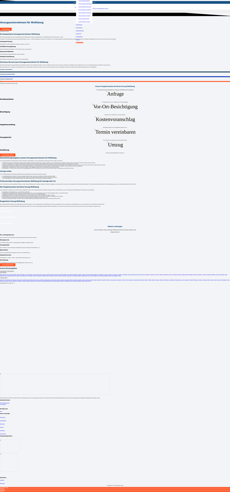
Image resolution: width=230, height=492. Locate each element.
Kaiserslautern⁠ (115, 275)
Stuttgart (18, 274)
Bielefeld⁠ (65, 274)
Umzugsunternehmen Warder (46, 281)
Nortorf (215, 279)
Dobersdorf (196, 279)
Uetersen (123, 279)
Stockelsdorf (119, 279)
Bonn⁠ (68, 274)
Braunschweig (110, 274)
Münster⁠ (71, 274)
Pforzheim (30, 275)
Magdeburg (125, 274)
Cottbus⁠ (119, 275)
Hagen (158, 274)
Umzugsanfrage (4, 487)
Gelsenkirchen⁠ (101, 274)
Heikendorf (162, 279)
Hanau (98, 275)
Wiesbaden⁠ (88, 274)
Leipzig (26, 274)
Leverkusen (204, 274)
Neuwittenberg (73, 281)
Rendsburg (99, 279)
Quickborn (87, 279)
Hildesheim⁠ (106, 275)
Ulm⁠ (27, 275)
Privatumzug (2, 430)
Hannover (44, 274)
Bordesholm (141, 279)
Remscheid (69, 275)
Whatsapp (2, 490)
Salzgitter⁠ (95, 275)
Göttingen (43, 275)
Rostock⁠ (151, 274)
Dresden (40, 274)
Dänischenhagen (178, 279)
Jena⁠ (89, 275)
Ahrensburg (2, 279)
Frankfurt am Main (12, 274)
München (4, 274)
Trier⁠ (72, 275)
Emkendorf (32, 281)
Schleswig (108, 279)
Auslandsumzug (3, 420)
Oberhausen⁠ (147, 274)
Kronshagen (130, 279)
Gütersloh (102, 275)
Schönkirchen (172, 279)
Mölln (58, 279)
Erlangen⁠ (55, 275)
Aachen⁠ (105, 274)
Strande (1, 281)
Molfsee (146, 279)
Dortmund (30, 274)
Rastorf (89, 281)
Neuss (5, 275)
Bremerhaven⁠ (63, 275)
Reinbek (95, 279)
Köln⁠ (8, 274)
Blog (1, 411)
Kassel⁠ (155, 274)
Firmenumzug (2, 417)
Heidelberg (213, 274)
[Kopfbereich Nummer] (98, 8)
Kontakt (2, 488)
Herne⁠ (226, 274)
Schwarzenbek (113, 279)
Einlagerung (2, 423)
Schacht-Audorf (85, 281)
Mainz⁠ (141, 274)
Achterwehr (219, 279)
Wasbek (208, 279)
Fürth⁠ (20, 275)
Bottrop (47, 275)
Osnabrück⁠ (199, 274)
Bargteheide (25, 279)
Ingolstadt (9, 275)
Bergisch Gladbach (77, 275)
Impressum (2, 480)
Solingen (217, 274)
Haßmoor (28, 281)
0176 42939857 (3, 404)
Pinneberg (80, 279)
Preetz (84, 279)
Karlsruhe (79, 274)
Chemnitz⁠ (115, 274)
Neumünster (62, 279)
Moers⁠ (91, 275)
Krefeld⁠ (137, 274)
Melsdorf (153, 279)
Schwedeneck (6, 281)
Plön (127, 279)
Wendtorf (191, 279)
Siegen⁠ (110, 275)
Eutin (38, 279)
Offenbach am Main (15, 275)
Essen (34, 274)
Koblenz (59, 275)
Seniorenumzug (3, 433)
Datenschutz (2, 483)
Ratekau (91, 279)
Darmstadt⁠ (209, 274)
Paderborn (2, 275)
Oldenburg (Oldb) (185, 274)
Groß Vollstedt (38, 281)
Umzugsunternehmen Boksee (58, 281)
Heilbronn (24, 275)
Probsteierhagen (67, 281)
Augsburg (84, 274)
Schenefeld (104, 279)
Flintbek (149, 279)
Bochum (56, 274)
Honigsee (205, 279)
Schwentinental (136, 279)
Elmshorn (35, 279)
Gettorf (228, 279)
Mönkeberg (167, 279)
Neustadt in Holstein (69, 279)
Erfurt (143, 274)
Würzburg (35, 275)
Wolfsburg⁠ (39, 275)
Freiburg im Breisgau (132, 274)
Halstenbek (42, 279)
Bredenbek (224, 279)
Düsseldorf (23, 274)
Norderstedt (75, 279)
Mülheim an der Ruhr (193, 274)
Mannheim (75, 274)
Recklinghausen (85, 275)
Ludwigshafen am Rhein (176, 274)
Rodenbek (20, 281)
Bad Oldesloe (7, 279)
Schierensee (15, 281)
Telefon (2, 491)
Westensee (24, 281)
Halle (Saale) (120, 274)
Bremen (37, 274)
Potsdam (161, 274)
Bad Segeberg (19, 279)
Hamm (170, 274)
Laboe (183, 279)
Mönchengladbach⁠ (94, 274)
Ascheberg (200, 279)
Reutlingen (51, 275)
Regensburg (222, 274)
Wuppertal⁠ (61, 274)
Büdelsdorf (79, 281)
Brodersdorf (187, 279)
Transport (2, 427)
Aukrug (212, 279)
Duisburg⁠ (53, 274)
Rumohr (10, 281)
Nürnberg (49, 274)
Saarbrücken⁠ (166, 274)
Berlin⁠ (1, 274)
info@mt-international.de (4, 402)
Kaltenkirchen (54, 279)
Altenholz (157, 279)
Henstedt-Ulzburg (47, 279)
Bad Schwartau (13, 279)
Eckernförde (30, 279)
